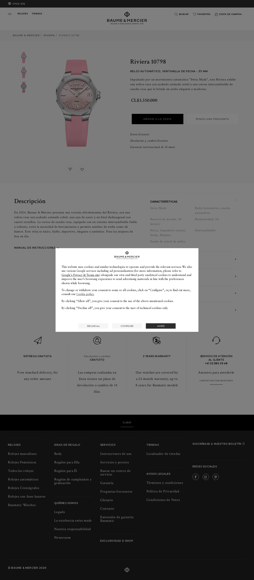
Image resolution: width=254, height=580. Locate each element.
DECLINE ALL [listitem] (93, 325)
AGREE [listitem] (161, 325)
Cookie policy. (85, 294)
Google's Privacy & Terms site (80, 275)
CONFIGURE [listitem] (127, 325)
